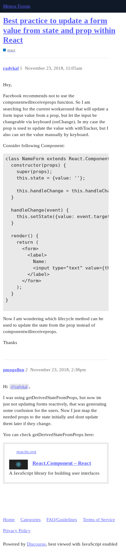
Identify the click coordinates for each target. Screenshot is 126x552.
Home (9, 519)
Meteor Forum (16, 6)
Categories (30, 519)
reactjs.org (26, 451)
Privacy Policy (17, 530)
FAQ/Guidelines (61, 519)
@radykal (19, 386)
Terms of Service (99, 519)
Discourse (36, 544)
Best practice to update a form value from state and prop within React (59, 30)
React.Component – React (61, 463)
